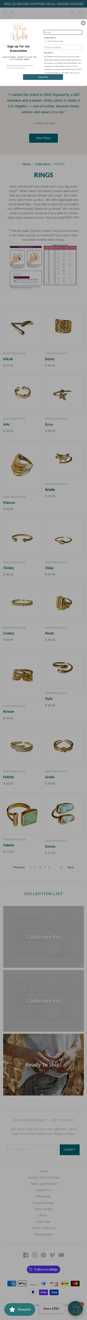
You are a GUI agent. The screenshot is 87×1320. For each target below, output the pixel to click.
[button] (83, 23)
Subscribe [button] (43, 77)
